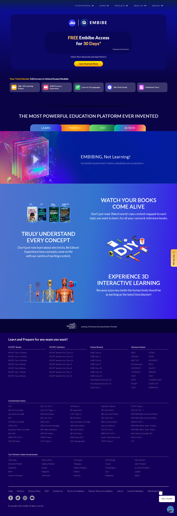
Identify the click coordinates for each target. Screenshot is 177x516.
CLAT (133, 387)
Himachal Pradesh (15, 464)
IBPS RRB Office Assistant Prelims (144, 414)
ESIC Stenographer (77, 441)
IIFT (132, 441)
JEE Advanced (136, 364)
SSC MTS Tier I (107, 429)
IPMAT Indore (46, 437)
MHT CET (135, 360)
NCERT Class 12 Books (17, 352)
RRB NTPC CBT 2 (15, 437)
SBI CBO (11, 433)
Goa (107, 471)
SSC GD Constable (15, 410)
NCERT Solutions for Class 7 (60, 372)
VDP (47, 491)
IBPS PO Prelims (46, 433)
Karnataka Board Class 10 (100, 384)
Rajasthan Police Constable (19, 429)
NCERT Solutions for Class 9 (60, 364)
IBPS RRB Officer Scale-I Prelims (143, 426)
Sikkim (137, 475)
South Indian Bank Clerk (110, 437)
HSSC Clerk (44, 422)
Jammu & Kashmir (15, 475)
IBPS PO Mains (14, 441)
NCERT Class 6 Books (17, 376)
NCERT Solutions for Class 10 (61, 360)
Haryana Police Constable (80, 422)
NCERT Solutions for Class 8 (60, 368)
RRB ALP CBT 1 (137, 422)
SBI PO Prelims (76, 433)
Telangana (78, 464)
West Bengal (110, 460)
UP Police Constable (16, 422)
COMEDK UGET (155, 380)
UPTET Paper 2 (137, 406)
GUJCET (152, 368)
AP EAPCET (153, 360)
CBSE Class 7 (95, 356)
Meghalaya (109, 475)
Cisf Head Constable (16, 414)
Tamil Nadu (12, 460)
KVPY (133, 380)
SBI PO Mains (75, 418)
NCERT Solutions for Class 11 (61, 356)
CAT (10, 406)
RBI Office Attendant (48, 429)
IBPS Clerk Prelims (77, 426)
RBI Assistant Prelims (109, 414)
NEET (133, 352)
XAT (10, 418)
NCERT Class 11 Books (17, 356)
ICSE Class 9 (95, 387)
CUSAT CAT (153, 384)
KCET (133, 376)
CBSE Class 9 (95, 364)
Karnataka (78, 460)
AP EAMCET (136, 368)
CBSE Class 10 (96, 368)
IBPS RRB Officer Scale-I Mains (143, 429)
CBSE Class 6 (95, 352)
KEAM (151, 356)
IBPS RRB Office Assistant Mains (144, 418)
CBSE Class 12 (96, 376)
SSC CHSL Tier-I (107, 418)
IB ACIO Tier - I (137, 410)
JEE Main (134, 356)
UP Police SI (74, 406)
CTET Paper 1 (45, 441)
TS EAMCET (136, 372)
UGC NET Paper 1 (47, 410)
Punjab (44, 468)
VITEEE (152, 352)
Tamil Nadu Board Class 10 (100, 380)
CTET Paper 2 (75, 414)
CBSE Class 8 (95, 360)
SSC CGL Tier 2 (46, 406)
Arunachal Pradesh (142, 468)
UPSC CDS (12, 426)
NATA (151, 364)
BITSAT (134, 384)
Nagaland (45, 471)
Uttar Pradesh (140, 464)
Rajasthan (12, 468)
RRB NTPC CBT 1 (108, 433)
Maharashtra (47, 460)
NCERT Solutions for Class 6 (60, 376)
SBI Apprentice (76, 410)
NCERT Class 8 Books (17, 368)
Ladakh (137, 471)
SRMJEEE (152, 372)
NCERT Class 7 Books (17, 372)
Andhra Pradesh (80, 468)
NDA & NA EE (136, 437)
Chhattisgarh (110, 468)
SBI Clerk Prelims (77, 429)
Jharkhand (46, 475)
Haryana (77, 475)
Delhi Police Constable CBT (142, 433)
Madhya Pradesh (48, 464)
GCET (151, 376)
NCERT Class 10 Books (17, 360)
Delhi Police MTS (76, 437)
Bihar (10, 471)
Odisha (76, 471)
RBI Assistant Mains (109, 422)
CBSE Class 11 (96, 372)
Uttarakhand (140, 460)
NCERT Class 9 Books (17, 364)
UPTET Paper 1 (107, 441)
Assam (108, 464)
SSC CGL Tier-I (46, 418)
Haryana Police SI (108, 426)
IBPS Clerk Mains (47, 414)
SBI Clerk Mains (107, 410)
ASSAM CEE (153, 387)
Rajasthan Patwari (108, 406)
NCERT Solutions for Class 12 (61, 352)
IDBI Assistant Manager (49, 426)
